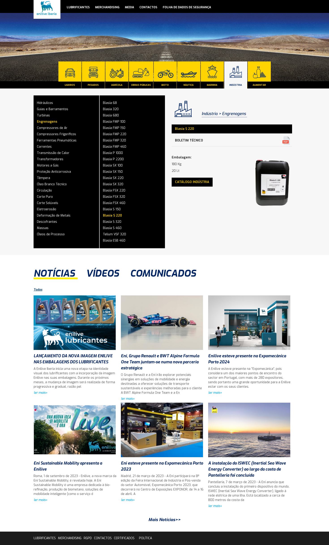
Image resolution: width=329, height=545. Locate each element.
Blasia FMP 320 (114, 140)
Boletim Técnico (189, 140)
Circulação (44, 190)
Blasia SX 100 (113, 165)
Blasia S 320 (112, 222)
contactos (148, 7)
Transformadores (50, 159)
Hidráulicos (45, 103)
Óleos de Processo (51, 234)
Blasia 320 (111, 109)
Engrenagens (47, 122)
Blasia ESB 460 (114, 240)
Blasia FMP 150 (114, 128)
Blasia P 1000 (113, 153)
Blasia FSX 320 (114, 197)
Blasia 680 (111, 115)
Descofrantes (47, 222)
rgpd (88, 538)
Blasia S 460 (112, 228)
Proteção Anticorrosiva (54, 172)
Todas (38, 290)
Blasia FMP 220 (114, 134)
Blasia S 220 (112, 215)
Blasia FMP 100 (114, 122)
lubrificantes (78, 7)
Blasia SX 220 (113, 178)
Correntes (44, 147)
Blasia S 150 (112, 209)
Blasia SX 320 (113, 184)
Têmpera (43, 178)
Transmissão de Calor (53, 153)
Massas (43, 228)
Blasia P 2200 (113, 159)
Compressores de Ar (52, 128)
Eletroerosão (46, 209)
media (129, 7)
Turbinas (43, 115)
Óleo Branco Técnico (52, 184)
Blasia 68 (110, 103)
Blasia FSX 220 (114, 190)
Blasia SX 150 (113, 172)
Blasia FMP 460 (114, 147)
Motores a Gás (48, 165)
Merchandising (107, 7)
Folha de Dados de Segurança (187, 7)
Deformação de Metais (53, 215)
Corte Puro (45, 197)
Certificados (124, 538)
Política (145, 538)
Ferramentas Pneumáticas (57, 140)
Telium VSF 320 (114, 234)
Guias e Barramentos (52, 109)
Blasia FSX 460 (114, 203)
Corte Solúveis (47, 203)
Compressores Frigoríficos (56, 134)
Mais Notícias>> (164, 519)
